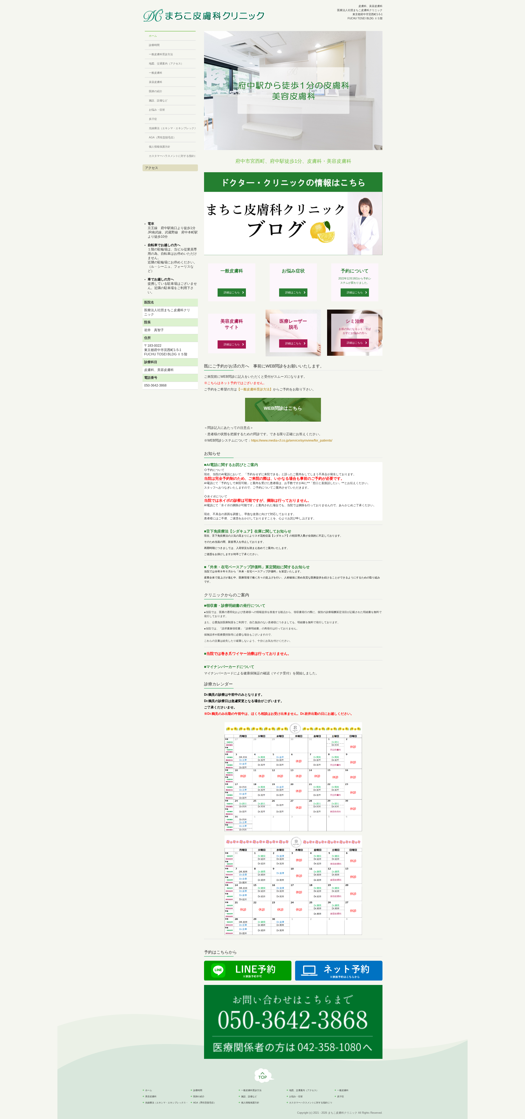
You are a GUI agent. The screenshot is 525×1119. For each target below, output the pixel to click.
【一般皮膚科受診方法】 (255, 389)
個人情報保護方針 (159, 146)
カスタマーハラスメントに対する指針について (172, 155)
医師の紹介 (155, 91)
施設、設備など (158, 100)
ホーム (153, 35)
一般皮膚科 (155, 72)
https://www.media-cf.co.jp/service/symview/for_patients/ (291, 440)
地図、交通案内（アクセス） (166, 63)
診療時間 (154, 45)
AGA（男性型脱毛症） (162, 137)
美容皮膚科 (155, 82)
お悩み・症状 (157, 109)
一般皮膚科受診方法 (161, 54)
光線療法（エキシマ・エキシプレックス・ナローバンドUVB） (172, 128)
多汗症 (153, 119)
